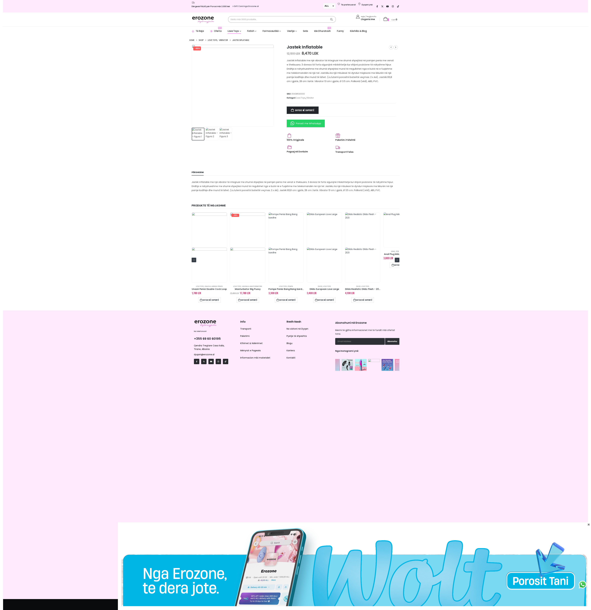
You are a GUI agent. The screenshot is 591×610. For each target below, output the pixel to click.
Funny (340, 31)
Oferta (217, 30)
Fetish (250, 31)
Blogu (289, 343)
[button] (192, 85)
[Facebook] (377, 6)
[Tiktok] (398, 6)
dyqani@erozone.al (204, 354)
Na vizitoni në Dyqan (297, 328)
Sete (305, 31)
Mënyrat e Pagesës (250, 350)
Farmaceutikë (271, 31)
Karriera (291, 350)
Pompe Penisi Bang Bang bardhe (248, 289)
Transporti (245, 328)
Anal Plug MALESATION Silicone (363, 254)
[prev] (391, 47)
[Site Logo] (203, 19)
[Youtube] (387, 6)
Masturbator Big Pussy (209, 289)
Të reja (200, 31)
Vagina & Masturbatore (213, 286)
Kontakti (291, 357)
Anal (355, 251)
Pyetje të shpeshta (297, 336)
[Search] (331, 19)
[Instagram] (393, 6)
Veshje (291, 31)
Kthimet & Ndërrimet (251, 343)
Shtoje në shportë (304, 110)
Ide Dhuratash (322, 30)
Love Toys (233, 31)
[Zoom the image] (347, 360)
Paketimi (244, 336)
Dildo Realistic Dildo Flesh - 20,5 (324, 289)
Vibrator (310, 98)
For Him (361, 251)
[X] (382, 6)
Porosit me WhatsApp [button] (308, 123)
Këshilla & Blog (358, 31)
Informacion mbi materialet (255, 357)
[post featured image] (209, 247)
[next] (396, 47)
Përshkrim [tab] (198, 172)
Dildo (281, 286)
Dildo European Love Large (286, 289)
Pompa (252, 286)
